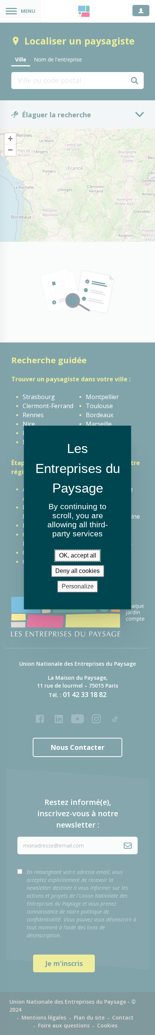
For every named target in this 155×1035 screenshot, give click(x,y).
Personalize (78, 586)
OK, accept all (77, 555)
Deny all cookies (77, 571)
